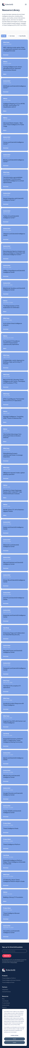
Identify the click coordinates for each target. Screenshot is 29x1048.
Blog (3, 998)
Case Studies (5, 1001)
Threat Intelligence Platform (9, 978)
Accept (14, 1038)
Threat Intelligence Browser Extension (11, 980)
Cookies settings (14, 1035)
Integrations (5, 989)
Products (4, 975)
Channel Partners (6, 991)
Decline (14, 1042)
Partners (4, 987)
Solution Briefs (5, 1005)
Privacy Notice (14, 962)
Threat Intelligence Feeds (8, 982)
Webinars (4, 1007)
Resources (5, 996)
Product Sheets (6, 1003)
